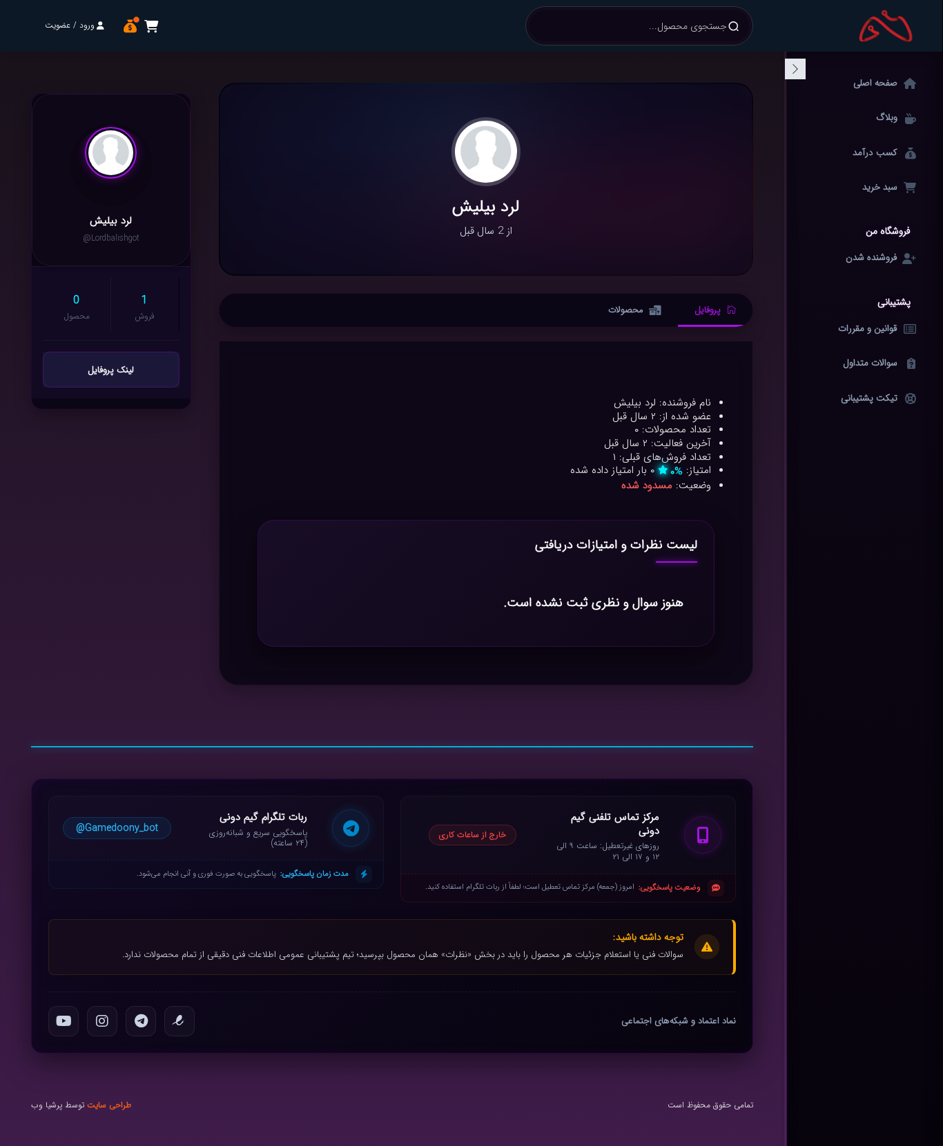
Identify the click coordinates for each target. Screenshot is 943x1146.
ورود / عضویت (70, 25)
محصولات (625, 310)
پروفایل (707, 310)
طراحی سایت (109, 1105)
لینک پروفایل (111, 370)
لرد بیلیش (111, 221)
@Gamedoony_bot (117, 828)
